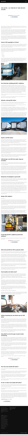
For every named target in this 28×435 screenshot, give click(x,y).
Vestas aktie (11, 411)
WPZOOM (26, 432)
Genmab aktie (20, 407)
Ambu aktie (19, 410)
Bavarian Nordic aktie (21, 413)
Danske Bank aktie (12, 412)
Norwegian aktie (12, 410)
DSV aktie (11, 413)
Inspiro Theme (22, 432)
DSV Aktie (3, 1)
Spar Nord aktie (20, 408)
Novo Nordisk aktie (21, 411)
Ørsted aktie (20, 412)
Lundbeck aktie (20, 409)
